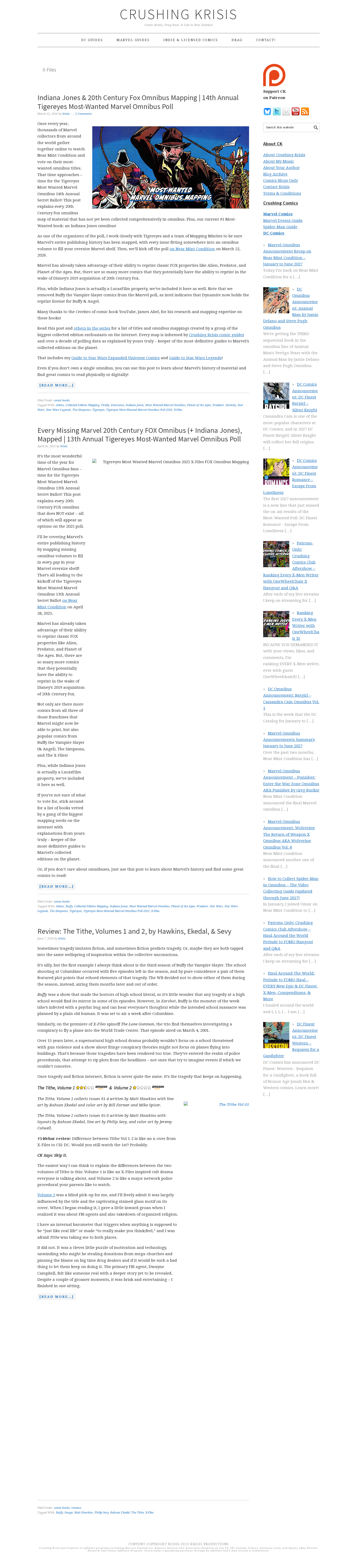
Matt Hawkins (83, 1512)
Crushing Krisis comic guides (216, 334)
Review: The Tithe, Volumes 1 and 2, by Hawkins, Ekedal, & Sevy (134, 931)
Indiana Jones (135, 405)
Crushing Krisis (179, 14)
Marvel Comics (278, 214)
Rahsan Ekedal (120, 1512)
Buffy (69, 906)
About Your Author (281, 167)
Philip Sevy (102, 1512)
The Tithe (137, 1512)
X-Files (178, 410)
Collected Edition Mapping (83, 405)
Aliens (60, 405)
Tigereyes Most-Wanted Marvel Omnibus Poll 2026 (139, 410)
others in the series (92, 328)
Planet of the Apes (199, 405)
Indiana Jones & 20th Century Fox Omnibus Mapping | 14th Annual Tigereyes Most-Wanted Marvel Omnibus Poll (138, 102)
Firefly (105, 405)
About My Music (278, 161)
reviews (76, 1508)
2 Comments (83, 114)
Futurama (117, 405)
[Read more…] (55, 386)
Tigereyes (98, 410)
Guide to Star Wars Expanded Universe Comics (115, 358)
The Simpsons (81, 410)
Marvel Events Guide (283, 220)
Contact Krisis (276, 186)
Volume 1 (46, 1195)
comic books (62, 400)
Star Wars (216, 906)
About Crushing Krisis (284, 154)
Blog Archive (275, 174)
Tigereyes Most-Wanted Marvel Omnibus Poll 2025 (116, 911)
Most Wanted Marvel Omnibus (165, 405)
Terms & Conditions (282, 193)
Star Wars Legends (58, 410)
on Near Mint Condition (192, 249)
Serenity (231, 405)
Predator (218, 405)
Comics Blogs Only (280, 180)
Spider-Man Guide (280, 227)
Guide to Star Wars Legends (195, 358)
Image (69, 1512)
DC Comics (273, 233)
